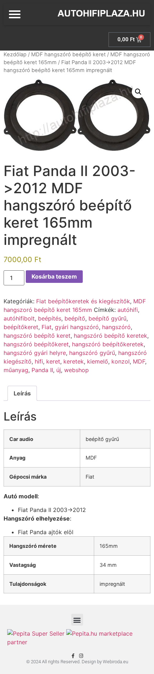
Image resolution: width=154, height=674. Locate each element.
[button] (138, 91)
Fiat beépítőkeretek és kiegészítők (83, 301)
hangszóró (116, 327)
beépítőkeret (21, 327)
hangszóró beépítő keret (37, 335)
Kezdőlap (15, 54)
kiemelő (97, 361)
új (58, 370)
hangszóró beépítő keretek (110, 335)
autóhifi (127, 309)
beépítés (49, 318)
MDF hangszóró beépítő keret (68, 54)
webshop (76, 370)
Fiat (47, 327)
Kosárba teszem (54, 276)
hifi (39, 361)
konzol (120, 361)
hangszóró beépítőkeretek (108, 344)
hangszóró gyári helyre (35, 352)
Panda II (42, 370)
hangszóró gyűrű (92, 352)
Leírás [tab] (22, 393)
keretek (73, 361)
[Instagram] (81, 656)
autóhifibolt (19, 318)
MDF (139, 361)
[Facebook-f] (73, 656)
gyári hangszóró (77, 327)
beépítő (74, 318)
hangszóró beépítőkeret (36, 344)
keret (53, 361)
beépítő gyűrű (107, 318)
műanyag (16, 370)
